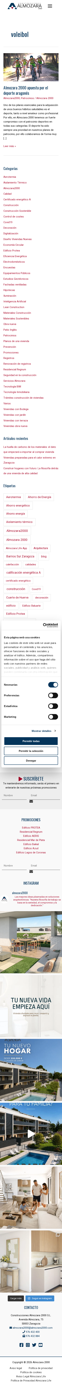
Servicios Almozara (14, 381)
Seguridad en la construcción (19, 375)
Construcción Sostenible (17, 211)
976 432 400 (32, 1332)
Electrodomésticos (14, 262)
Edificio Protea (11, 250)
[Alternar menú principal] (49, 6)
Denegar (31, 760)
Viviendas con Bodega (15, 409)
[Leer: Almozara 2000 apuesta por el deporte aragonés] (31, 67)
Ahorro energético (18, 505)
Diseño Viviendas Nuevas (17, 239)
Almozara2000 (11, 98)
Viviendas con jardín (14, 415)
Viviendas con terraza (15, 420)
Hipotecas (9, 290)
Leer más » (9, 146)
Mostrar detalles (41, 730)
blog (43, 556)
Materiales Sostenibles (16, 318)
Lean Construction (13, 307)
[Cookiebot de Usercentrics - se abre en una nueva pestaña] (43, 625)
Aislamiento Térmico (15, 182)
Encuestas (9, 267)
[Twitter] (34, 1345)
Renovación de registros (17, 364)
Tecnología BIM (12, 386)
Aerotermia (9, 177)
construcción (16, 589)
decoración (41, 598)
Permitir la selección (31, 750)
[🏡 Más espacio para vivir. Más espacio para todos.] (31, 1198)
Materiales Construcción (17, 313)
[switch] (53, 695)
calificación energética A (23, 572)
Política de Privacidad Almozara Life (31, 1380)
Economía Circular (13, 245)
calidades (30, 564)
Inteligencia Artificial (14, 301)
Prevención (9, 347)
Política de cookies (31, 1372)
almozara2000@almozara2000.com (32, 1328)
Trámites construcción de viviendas (23, 398)
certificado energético (18, 581)
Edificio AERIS (31, 836)
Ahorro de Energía (39, 497)
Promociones (11, 352)
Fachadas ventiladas (15, 284)
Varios (7, 403)
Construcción (11, 205)
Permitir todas (31, 741)
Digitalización (10, 233)
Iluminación (9, 296)
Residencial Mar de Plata (31, 840)
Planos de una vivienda (16, 341)
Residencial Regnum (14, 369)
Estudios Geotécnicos (15, 279)
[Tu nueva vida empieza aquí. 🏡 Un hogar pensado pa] (31, 1006)
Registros (8, 358)
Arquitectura (41, 548)
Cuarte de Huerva (17, 598)
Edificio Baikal (31, 844)
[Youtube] (40, 1345)
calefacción (12, 564)
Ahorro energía (15, 514)
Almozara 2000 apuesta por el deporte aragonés (25, 90)
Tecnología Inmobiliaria (16, 392)
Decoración (9, 228)
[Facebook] (21, 1345)
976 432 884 (32, 1336)
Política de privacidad (41, 1368)
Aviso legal (16, 1368)
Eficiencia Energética (15, 256)
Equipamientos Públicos (16, 273)
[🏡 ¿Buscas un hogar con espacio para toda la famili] (31, 1134)
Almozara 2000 (16, 540)
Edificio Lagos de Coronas (31, 852)
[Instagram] (28, 1345)
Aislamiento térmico (19, 522)
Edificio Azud (31, 848)
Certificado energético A (17, 199)
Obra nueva (9, 324)
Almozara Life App (16, 548)
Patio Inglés (10, 330)
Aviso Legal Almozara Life (31, 1376)
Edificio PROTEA (31, 828)
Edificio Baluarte (31, 606)
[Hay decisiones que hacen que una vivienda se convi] (31, 1261)
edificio (11, 606)
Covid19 (7, 222)
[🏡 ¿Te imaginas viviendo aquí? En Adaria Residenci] (31, 1070)
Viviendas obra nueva (15, 426)
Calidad (7, 194)
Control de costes (13, 216)
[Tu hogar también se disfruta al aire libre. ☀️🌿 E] (31, 942)
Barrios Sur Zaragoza (20, 556)
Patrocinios (27, 98)
